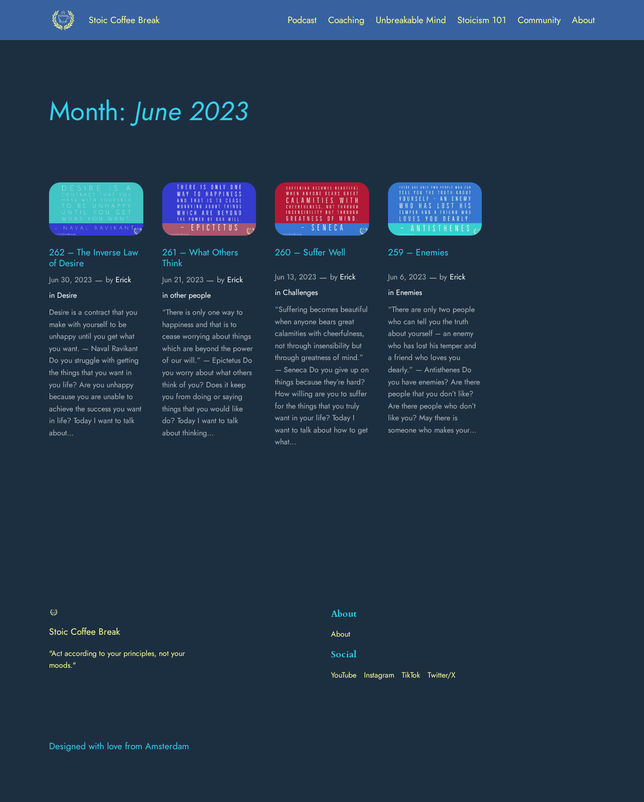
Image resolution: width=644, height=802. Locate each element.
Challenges (300, 292)
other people (190, 295)
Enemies (409, 292)
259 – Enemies (418, 252)
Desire (67, 295)
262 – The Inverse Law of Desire (93, 258)
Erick (123, 279)
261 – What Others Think (200, 258)
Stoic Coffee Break (124, 19)
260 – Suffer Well (310, 252)
